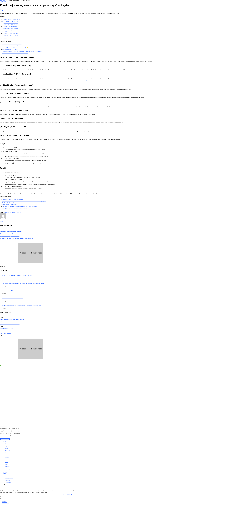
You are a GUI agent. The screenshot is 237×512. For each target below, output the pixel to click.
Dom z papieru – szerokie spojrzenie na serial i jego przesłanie (14, 208)
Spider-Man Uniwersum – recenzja (7, 328)
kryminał (8, 210)
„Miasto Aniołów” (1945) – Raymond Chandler (11, 19)
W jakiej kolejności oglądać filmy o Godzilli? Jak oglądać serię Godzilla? (17, 275)
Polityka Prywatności (7, 469)
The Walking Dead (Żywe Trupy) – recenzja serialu (12, 199)
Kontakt (6, 464)
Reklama (6, 462)
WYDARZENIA (5, 503)
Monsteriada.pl (8, 475)
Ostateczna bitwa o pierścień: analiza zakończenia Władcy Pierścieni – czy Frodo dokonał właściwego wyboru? (24, 201)
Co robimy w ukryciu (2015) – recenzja (10, 49)
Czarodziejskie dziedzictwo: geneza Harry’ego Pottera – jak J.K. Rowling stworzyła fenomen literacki (22, 51)
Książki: (5, 38)
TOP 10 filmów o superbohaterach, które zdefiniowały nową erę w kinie (16, 45)
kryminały (12, 210)
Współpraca (7, 457)
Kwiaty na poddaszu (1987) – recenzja (10, 290)
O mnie (6, 459)
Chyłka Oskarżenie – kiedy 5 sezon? (9, 204)
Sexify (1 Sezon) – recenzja (5, 333)
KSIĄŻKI (4, 501)
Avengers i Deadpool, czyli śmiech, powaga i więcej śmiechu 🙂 (15, 47)
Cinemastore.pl (8, 480)
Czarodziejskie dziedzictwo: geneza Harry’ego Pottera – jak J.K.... (13, 228)
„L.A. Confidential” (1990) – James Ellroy (10, 21)
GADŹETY (4, 502)
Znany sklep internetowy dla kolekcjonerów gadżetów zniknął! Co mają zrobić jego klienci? (20, 206)
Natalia (5, 8)
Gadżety (6, 448)
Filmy (4, 0)
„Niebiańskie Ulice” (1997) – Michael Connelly (11, 24)
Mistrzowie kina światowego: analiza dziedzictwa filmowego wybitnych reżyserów (16, 238)
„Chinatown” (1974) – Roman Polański (10, 26)
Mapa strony (7, 466)
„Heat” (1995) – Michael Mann (8, 31)
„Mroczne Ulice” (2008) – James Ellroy (10, 29)
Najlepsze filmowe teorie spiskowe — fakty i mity (12, 44)
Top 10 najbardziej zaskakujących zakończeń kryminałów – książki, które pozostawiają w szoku (21, 305)
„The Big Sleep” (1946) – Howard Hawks (10, 33)
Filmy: (5, 36)
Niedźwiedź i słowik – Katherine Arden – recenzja (10, 324)
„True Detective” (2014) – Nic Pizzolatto (11, 35)
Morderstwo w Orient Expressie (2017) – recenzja (12, 298)
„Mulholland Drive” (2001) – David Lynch (10, 23)
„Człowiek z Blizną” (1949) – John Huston (10, 28)
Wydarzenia (7, 452)
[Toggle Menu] (0, 498)
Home (1, 0)
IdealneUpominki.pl (9, 478)
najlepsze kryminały (17, 210)
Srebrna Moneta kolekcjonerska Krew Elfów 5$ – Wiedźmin (12, 319)
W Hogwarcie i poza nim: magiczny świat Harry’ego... (11, 233)
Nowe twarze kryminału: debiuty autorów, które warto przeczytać (15, 53)
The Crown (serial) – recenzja (8, 202)
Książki (6, 446)
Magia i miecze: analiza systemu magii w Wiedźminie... (11, 231)
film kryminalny (3, 210)
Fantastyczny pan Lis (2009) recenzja (7, 314)
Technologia (7, 450)
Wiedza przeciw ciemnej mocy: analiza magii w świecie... (11, 240)
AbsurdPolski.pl (8, 482)
